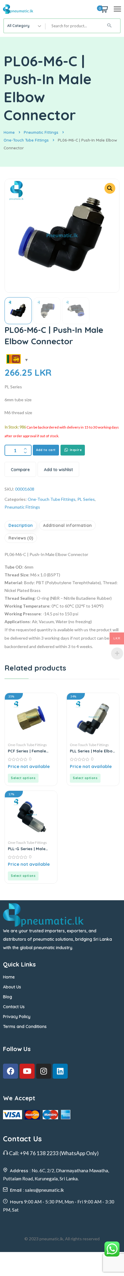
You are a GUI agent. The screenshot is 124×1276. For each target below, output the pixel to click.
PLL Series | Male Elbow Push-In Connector (93, 751)
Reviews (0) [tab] (20, 538)
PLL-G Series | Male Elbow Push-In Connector (26, 848)
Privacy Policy (16, 1016)
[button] (109, 188)
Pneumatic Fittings (41, 132)
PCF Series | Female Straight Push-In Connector (27, 751)
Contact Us (14, 1006)
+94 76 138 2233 (39, 1153)
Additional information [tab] (67, 525)
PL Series (86, 499)
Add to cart (46, 450)
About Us (12, 987)
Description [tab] (20, 525)
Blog (7, 997)
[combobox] (24, 26)
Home (9, 132)
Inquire (75, 450)
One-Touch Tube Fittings (26, 140)
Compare (20, 469)
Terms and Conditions (25, 1026)
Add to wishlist (58, 469)
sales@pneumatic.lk (44, 1190)
